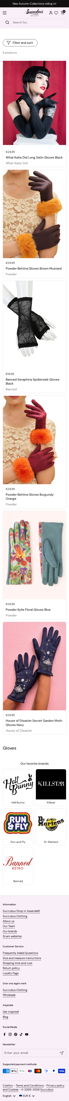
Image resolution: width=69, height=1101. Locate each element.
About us (8, 921)
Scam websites (12, 936)
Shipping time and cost (17, 963)
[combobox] (34, 22)
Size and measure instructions (22, 958)
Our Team (9, 926)
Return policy (11, 968)
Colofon (8, 1085)
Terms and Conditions (30, 1085)
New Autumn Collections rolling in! (34, 3)
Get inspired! (11, 1012)
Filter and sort (23, 43)
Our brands (10, 931)
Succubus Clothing (15, 916)
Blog (5, 1017)
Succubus (46, 1089)
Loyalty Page (11, 973)
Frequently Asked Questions (20, 953)
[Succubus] (34, 13)
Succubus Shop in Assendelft (21, 911)
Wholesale (9, 995)
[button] (62, 13)
